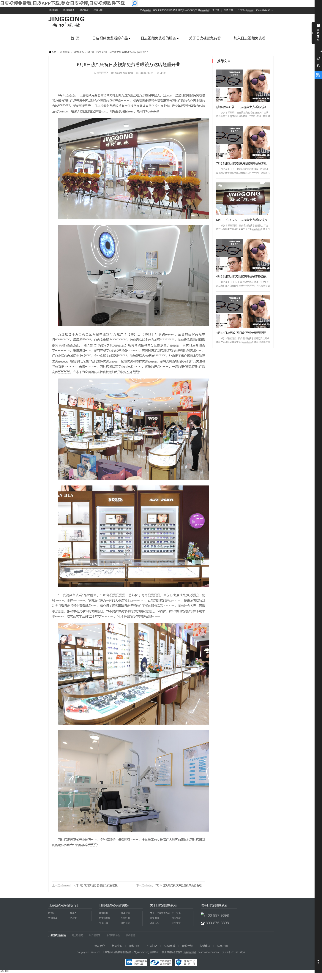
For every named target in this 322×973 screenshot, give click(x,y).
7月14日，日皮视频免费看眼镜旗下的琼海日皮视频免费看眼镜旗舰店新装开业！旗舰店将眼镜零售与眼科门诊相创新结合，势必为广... (243, 173)
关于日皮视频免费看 (205, 38)
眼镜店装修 (69, 10)
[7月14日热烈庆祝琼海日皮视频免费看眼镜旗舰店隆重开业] (243, 142)
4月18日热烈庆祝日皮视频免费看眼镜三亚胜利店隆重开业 (107, 885)
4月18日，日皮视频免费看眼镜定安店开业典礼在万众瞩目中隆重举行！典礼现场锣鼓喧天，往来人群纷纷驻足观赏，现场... (243, 342)
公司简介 (99, 945)
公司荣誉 (176, 923)
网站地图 (4, 971)
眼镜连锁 (53, 10)
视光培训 (125, 918)
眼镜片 (73, 913)
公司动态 (79, 52)
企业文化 (176, 913)
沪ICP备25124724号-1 (233, 952)
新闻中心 (65, 52)
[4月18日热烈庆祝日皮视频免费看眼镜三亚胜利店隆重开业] (243, 255)
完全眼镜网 (77, 935)
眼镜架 (51, 913)
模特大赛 (98, 10)
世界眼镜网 (94, 935)
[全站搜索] (135, 3)
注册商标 (154, 923)
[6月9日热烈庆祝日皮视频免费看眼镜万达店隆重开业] (243, 198)
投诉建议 (205, 945)
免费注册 (228, 10)
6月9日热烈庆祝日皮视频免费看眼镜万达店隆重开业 (250, 220)
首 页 (75, 38)
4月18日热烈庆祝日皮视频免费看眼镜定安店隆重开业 (251, 333)
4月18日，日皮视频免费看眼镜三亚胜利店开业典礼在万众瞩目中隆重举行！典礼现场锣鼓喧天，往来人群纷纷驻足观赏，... (243, 286)
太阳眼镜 (52, 918)
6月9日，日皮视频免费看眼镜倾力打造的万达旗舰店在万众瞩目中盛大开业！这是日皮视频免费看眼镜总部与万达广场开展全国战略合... (243, 229)
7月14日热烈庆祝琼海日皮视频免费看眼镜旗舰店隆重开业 (188, 885)
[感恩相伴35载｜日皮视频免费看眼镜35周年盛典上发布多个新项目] (243, 86)
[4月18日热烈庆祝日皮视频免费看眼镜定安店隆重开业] (243, 311)
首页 (53, 52)
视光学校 (84, 10)
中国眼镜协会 (113, 935)
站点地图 (222, 945)
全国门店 (152, 945)
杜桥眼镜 (130, 935)
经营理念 (154, 918)
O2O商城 (103, 913)
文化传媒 (103, 923)
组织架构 (176, 918)
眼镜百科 (134, 945)
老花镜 (73, 918)
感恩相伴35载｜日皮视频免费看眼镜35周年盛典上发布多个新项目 (259, 107)
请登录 (215, 10)
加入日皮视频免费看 (250, 38)
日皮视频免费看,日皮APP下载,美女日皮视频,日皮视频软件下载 (62, 3)
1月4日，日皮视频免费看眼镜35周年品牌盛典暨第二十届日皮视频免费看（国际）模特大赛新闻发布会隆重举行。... (243, 116)
